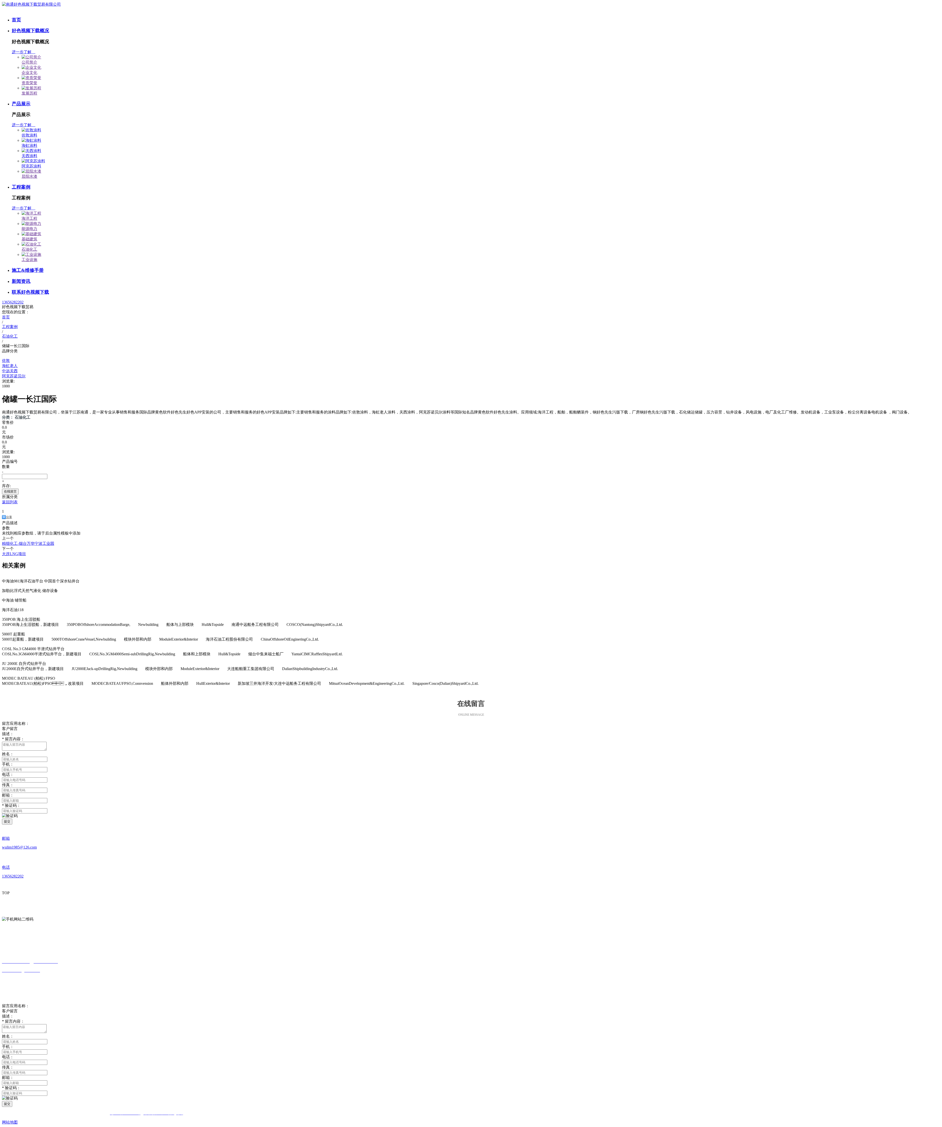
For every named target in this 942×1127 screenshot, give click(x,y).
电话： (8, 1057)
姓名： (8, 1036)
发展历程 (29, 93)
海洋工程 (29, 218)
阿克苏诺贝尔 (14, 376)
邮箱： (8, 1077)
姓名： (8, 754)
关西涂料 (29, 156)
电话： (8, 774)
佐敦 (6, 360)
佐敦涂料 (29, 135)
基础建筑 (29, 239)
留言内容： (13, 1021)
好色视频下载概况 (30, 30)
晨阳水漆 (29, 176)
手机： (8, 764)
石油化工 (29, 249)
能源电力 (29, 229)
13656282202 (13, 302)
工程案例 (21, 187)
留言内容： (13, 739)
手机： (8, 1047)
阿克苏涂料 (31, 166)
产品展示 (21, 103)
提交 (7, 821)
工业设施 (29, 260)
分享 (9, 517)
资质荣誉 (29, 83)
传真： (8, 785)
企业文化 (29, 72)
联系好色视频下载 (30, 292)
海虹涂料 (29, 145)
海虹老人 (10, 366)
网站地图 (10, 1122)
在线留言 (10, 491)
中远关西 (10, 371)
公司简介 (29, 62)
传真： (8, 1067)
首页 (16, 19)
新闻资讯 (21, 281)
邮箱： (8, 795)
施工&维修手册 (28, 270)
